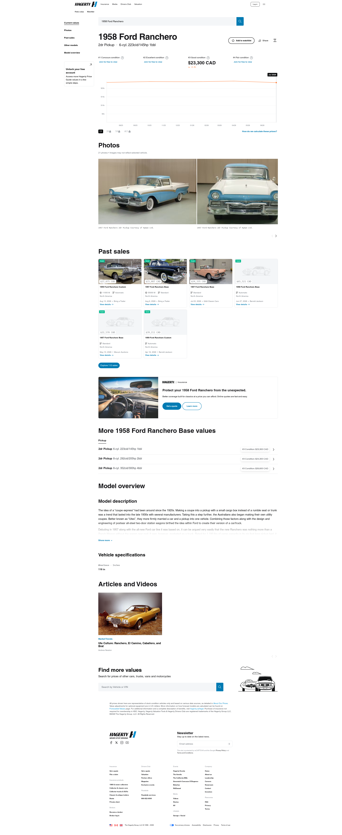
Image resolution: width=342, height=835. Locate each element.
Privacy (208, 805)
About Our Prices (220, 703)
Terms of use (225, 825)
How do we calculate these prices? (259, 131)
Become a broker (116, 812)
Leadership (209, 778)
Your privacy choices (182, 825)
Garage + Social (179, 815)
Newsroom (209, 785)
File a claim (114, 774)
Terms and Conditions (185, 753)
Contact (208, 788)
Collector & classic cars (119, 788)
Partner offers (146, 778)
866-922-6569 (146, 798)
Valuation (144, 774)
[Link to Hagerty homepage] (123, 735)
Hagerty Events (179, 771)
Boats (112, 798)
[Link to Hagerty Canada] (116, 825)
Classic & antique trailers (119, 795)
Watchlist (90, 12)
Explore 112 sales (109, 365)
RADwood (177, 788)
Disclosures (207, 825)
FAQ (206, 802)
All (174, 805)
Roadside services (148, 795)
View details (105, 304)
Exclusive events (147, 785)
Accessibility (196, 825)
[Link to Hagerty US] (111, 825)
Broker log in (114, 815)
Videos (175, 798)
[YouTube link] (127, 742)
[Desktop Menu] (264, 4)
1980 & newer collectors (119, 784)
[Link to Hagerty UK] (121, 825)
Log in (255, 4)
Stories (176, 802)
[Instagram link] (122, 742)
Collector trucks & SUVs (119, 791)
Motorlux (176, 785)
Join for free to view (108, 62)
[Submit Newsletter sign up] (229, 743)
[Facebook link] (111, 742)
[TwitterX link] (116, 742)
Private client (115, 802)
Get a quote (171, 406)
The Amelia (177, 774)
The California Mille (180, 778)
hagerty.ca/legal (197, 709)
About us (208, 774)
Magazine (145, 781)
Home (207, 771)
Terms (207, 809)
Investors (208, 792)
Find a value (79, 12)
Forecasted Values (117, 709)
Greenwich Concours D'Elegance (185, 781)
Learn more (192, 406)
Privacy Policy (221, 750)
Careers (208, 781)
